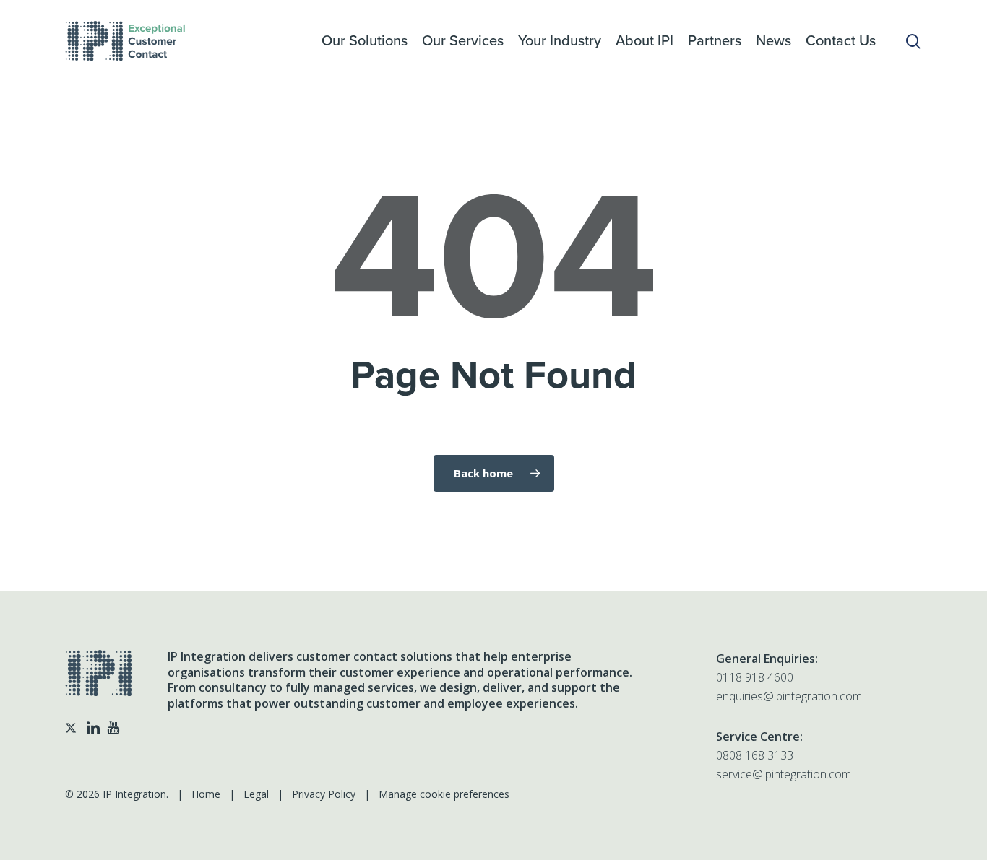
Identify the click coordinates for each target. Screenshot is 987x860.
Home (205, 794)
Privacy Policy (323, 794)
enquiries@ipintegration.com (789, 696)
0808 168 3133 (754, 755)
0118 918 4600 (754, 677)
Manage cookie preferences (444, 794)
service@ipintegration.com (783, 774)
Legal (256, 794)
